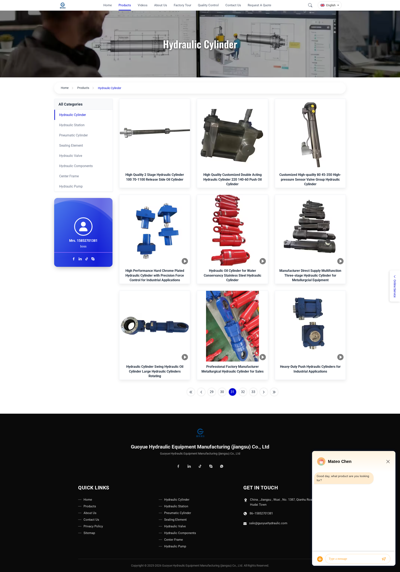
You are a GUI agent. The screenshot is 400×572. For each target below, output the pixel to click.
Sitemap (89, 533)
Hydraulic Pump (71, 186)
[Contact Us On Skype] (93, 259)
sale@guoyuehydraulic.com (268, 523)
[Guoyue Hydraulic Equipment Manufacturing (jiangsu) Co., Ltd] (63, 5)
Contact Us (91, 520)
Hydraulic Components (76, 166)
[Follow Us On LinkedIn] (80, 259)
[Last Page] (274, 392)
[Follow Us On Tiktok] (87, 259)
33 (253, 392)
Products (83, 87)
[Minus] (387, 461)
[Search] (310, 5)
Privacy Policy (93, 526)
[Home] (200, 433)
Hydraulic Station (72, 125)
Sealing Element (71, 145)
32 (243, 392)
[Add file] (320, 559)
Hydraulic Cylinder (72, 115)
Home (65, 87)
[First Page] (191, 392)
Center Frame (69, 176)
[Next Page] (264, 392)
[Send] (383, 559)
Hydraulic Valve (70, 156)
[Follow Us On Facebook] (74, 259)
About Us (90, 513)
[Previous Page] (201, 392)
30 (222, 392)
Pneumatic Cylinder (73, 135)
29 (212, 392)
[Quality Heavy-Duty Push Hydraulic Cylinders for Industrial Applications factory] (310, 326)
